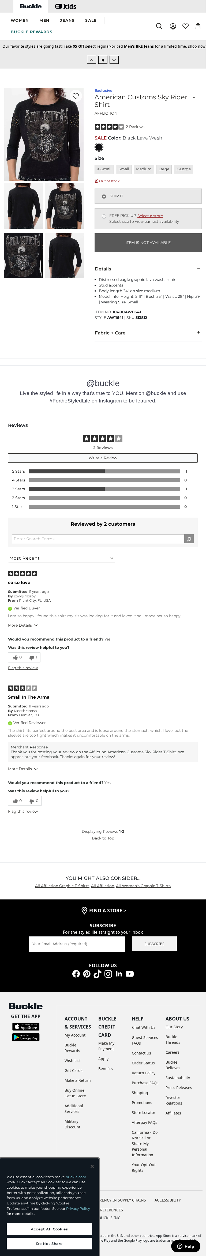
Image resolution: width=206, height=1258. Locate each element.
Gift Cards (74, 1070)
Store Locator (143, 1112)
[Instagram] (108, 973)
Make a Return (78, 1080)
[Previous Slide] (91, 60)
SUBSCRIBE (154, 943)
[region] (49, 1207)
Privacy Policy (78, 1208)
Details (103, 269)
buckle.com (76, 1177)
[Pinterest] (86, 973)
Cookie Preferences (103, 1209)
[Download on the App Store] (26, 1026)
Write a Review (103, 457)
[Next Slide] (114, 60)
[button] (19, 21)
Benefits (105, 1068)
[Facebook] (76, 973)
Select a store (150, 215)
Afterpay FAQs (144, 1122)
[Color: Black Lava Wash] (99, 147)
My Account (75, 1035)
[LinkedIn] (119, 973)
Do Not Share (49, 1243)
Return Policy (143, 1072)
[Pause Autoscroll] (102, 60)
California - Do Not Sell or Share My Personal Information (145, 1143)
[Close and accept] (92, 1166)
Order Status (143, 1062)
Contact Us (141, 1053)
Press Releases (179, 1087)
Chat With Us (143, 1027)
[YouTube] (129, 973)
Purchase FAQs (145, 1082)
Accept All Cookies (49, 1229)
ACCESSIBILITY (168, 1200)
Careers (172, 1052)
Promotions (142, 1102)
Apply (103, 1058)
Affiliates (173, 1113)
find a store (107, 910)
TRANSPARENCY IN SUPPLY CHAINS (114, 1200)
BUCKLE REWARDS (32, 31)
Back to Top (103, 838)
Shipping (140, 1092)
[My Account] (173, 26)
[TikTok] (97, 973)
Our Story (174, 1026)
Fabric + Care (110, 333)
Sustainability (178, 1077)
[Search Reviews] (189, 538)
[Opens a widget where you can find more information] (185, 1246)
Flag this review (23, 667)
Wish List (73, 1060)
